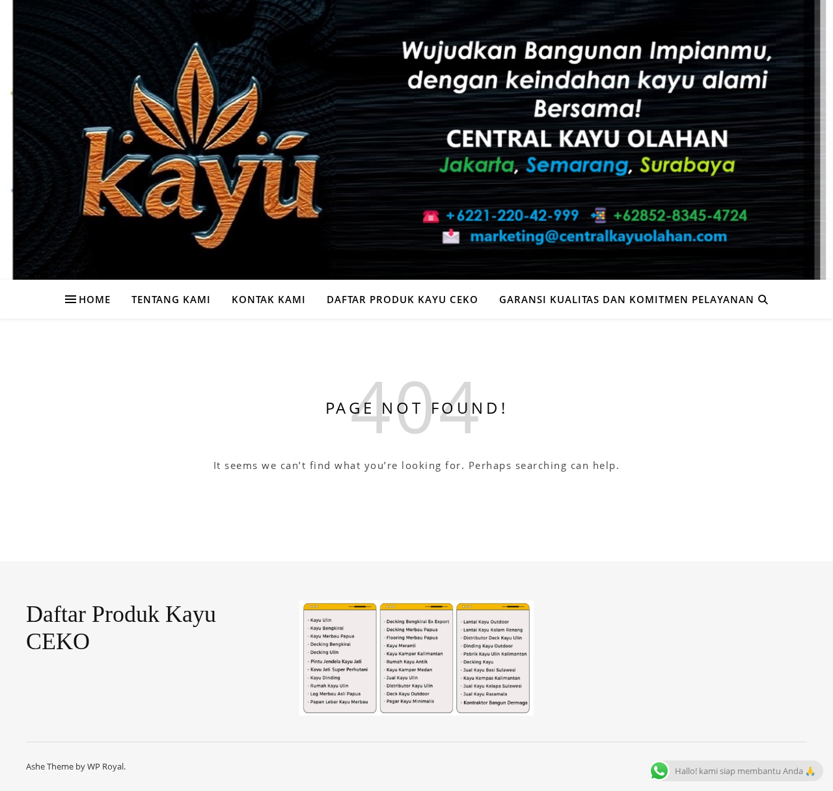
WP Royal (105, 766)
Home (95, 299)
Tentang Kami (171, 299)
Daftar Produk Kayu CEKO (402, 299)
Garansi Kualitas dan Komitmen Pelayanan (626, 299)
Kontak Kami (269, 299)
